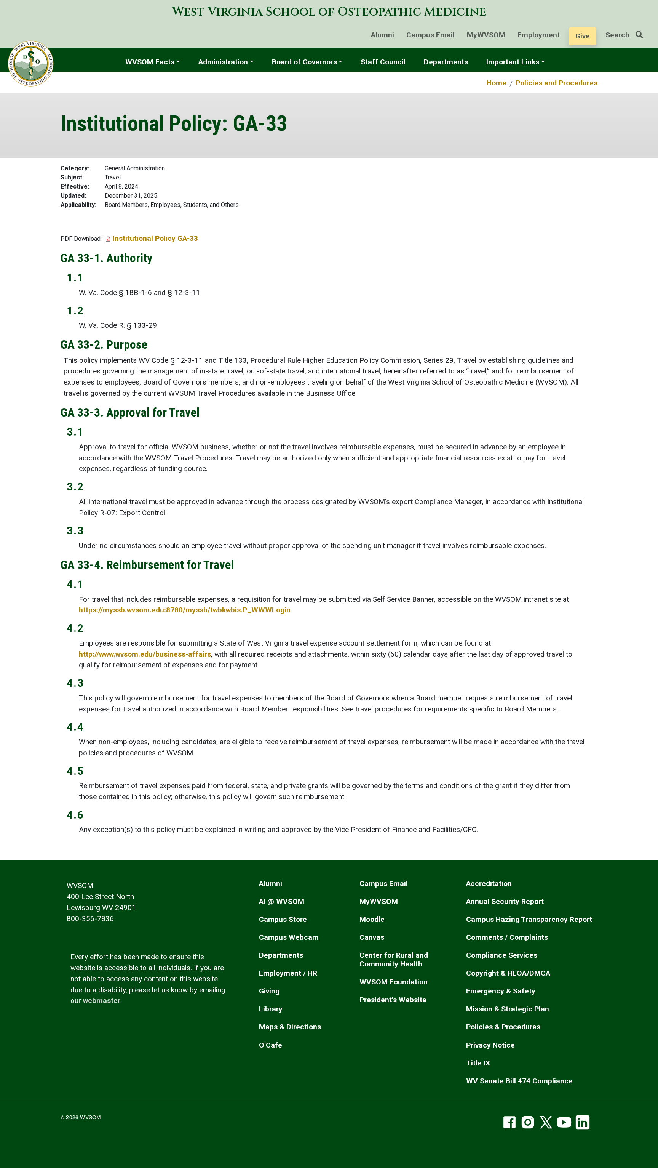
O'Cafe (270, 1045)
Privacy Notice (490, 1045)
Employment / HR (288, 973)
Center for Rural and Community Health (393, 959)
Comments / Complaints (507, 937)
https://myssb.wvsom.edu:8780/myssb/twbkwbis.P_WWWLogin (185, 610)
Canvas (371, 937)
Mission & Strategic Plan (507, 1009)
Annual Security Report (505, 901)
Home (496, 83)
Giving (269, 991)
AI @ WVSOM (281, 901)
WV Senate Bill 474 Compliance (519, 1081)
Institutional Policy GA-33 (155, 238)
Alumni (382, 34)
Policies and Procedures (556, 83)
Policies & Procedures (503, 1026)
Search (617, 34)
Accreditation (489, 883)
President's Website (392, 999)
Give (582, 36)
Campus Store (283, 919)
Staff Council (383, 62)
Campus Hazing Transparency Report (529, 919)
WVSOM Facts (149, 62)
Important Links (512, 62)
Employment (538, 34)
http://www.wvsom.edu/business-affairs (145, 654)
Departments (446, 62)
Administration (223, 62)
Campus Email (430, 34)
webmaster (101, 1000)
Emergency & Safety (500, 991)
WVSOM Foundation (393, 981)
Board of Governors (304, 62)
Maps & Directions (290, 1026)
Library (271, 1009)
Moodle (372, 919)
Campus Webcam (289, 937)
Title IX (478, 1063)
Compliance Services (501, 955)
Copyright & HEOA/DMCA (508, 973)
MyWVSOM (486, 34)
